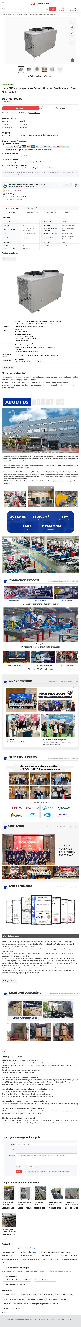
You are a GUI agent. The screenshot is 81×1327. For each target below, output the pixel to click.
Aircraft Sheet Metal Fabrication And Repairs (17, 1280)
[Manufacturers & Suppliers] (40, 3)
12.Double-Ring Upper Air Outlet (69, 1259)
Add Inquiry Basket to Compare (41, 76)
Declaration (61, 1319)
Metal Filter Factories (10, 1294)
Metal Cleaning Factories (28, 1294)
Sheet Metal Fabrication (53, 14)
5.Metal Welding (7, 1255)
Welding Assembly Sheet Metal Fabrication (45, 1304)
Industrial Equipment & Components (17, 14)
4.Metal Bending (65, 1252)
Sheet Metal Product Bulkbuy (12, 1308)
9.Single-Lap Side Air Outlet (10, 1259)
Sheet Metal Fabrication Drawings (45, 1280)
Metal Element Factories (64, 1294)
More (3, 1312)
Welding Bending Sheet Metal (58, 1299)
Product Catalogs (29, 1248)
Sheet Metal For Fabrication (36, 1299)
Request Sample (34, 113)
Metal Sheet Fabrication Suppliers (14, 1299)
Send (18, 1172)
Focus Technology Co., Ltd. (27, 1319)
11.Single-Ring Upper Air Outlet (49, 1259)
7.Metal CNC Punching (47, 1255)
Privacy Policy (70, 1319)
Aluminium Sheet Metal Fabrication (14, 1285)
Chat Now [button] (61, 108)
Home (3, 14)
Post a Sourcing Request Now (59, 1172)
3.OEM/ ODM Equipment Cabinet (50, 1252)
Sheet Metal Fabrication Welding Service (16, 1304)
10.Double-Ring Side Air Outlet (30, 1259)
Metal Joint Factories (46, 1294)
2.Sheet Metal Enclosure (28, 1252)
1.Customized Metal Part (9, 1252)
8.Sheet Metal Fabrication (67, 1255)
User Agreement (51, 1319)
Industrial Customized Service (37, 14)
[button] (72, 212)
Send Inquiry (20, 108)
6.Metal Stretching (26, 1255)
